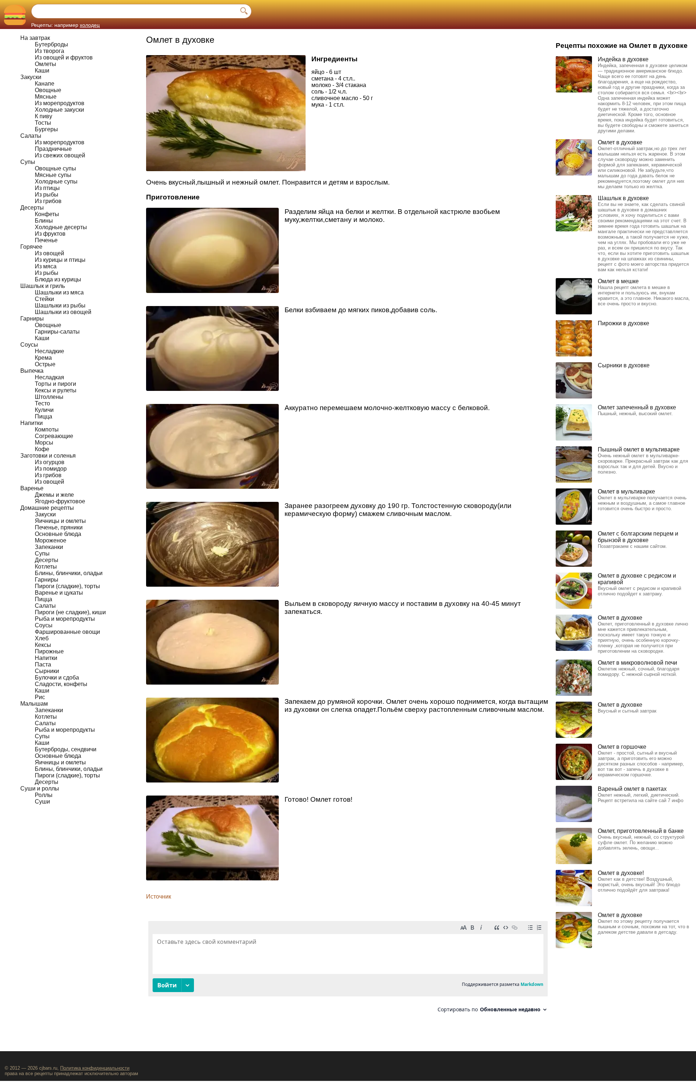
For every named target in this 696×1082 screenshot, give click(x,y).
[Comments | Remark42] (348, 969)
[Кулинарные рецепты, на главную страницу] (14, 14)
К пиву (43, 116)
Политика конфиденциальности (94, 1068)
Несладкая (49, 377)
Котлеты (46, 566)
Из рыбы (46, 194)
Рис (40, 697)
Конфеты (47, 214)
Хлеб (42, 638)
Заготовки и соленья (48, 456)
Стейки (44, 299)
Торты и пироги (55, 384)
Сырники (47, 671)
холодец (90, 25)
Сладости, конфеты (61, 684)
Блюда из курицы (58, 279)
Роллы (44, 795)
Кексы (43, 645)
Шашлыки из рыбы (60, 305)
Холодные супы (56, 181)
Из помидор (51, 469)
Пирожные (49, 651)
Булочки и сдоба (57, 677)
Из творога (49, 51)
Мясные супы (53, 175)
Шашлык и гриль (42, 286)
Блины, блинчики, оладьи (69, 573)
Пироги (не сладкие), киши (70, 612)
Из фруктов (50, 234)
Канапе (44, 83)
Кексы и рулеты (55, 390)
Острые (45, 364)
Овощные (48, 90)
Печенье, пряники (59, 527)
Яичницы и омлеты (60, 521)
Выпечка (32, 371)
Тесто (42, 403)
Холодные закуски (59, 110)
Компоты (47, 429)
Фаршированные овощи (67, 632)
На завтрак (35, 38)
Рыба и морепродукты (65, 619)
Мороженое (50, 540)
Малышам (34, 704)
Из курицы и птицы (60, 260)
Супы (27, 162)
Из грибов (48, 201)
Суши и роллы (39, 788)
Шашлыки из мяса (59, 292)
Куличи (44, 410)
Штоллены (49, 397)
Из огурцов (50, 462)
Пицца (43, 416)
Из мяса (46, 266)
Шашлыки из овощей (63, 312)
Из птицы (47, 188)
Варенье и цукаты (59, 593)
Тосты (43, 123)
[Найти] (244, 11)
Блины (44, 221)
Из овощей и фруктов (64, 57)
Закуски (30, 77)
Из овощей (49, 253)
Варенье (32, 488)
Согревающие (54, 436)
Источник (158, 896)
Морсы (44, 442)
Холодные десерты (61, 227)
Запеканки (49, 547)
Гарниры (32, 318)
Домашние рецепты (47, 508)
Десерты (32, 208)
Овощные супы (55, 168)
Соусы (29, 345)
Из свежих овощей (60, 155)
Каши (42, 70)
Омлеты (45, 64)
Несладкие (49, 351)
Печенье (46, 240)
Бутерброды (51, 44)
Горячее (31, 247)
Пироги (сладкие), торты (67, 586)
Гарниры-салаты (57, 332)
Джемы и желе (54, 495)
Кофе (42, 449)
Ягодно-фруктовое (60, 501)
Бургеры (46, 129)
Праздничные (53, 149)
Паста (43, 664)
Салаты (30, 136)
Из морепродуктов (59, 103)
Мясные (46, 97)
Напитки (31, 423)
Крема (43, 358)
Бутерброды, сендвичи (65, 749)
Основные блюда (58, 534)
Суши (42, 801)
